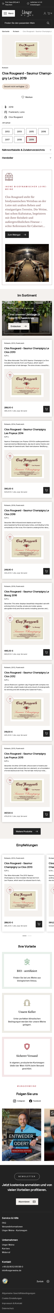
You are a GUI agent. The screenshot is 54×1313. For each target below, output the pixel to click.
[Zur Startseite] (27, 13)
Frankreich (14, 112)
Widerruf (6, 1252)
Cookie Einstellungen (12, 1298)
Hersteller (7, 157)
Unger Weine (8, 1244)
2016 (45, 132)
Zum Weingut (14, 234)
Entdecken (16, 326)
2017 (9, 140)
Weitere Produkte (24, 831)
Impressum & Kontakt (12, 1303)
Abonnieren (24, 1201)
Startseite (5, 31)
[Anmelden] (44, 13)
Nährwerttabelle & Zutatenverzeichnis (23, 150)
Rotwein (16, 31)
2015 (33, 132)
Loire (22, 112)
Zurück (40, 1281)
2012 (9, 132)
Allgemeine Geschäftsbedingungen (18, 1293)
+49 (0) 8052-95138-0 (12, 1266)
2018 (21, 140)
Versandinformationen (12, 1226)
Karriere (6, 1248)
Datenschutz (8, 1308)
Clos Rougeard (16, 117)
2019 (33, 140)
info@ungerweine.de (11, 1270)
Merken (29, 97)
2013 (21, 132)
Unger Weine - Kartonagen (14, 1230)
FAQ (4, 1223)
